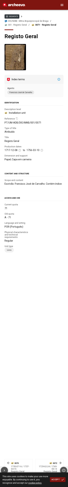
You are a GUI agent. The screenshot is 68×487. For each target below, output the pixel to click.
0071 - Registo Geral (45, 25)
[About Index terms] (58, 79)
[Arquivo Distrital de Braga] (14, 5)
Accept (56, 479)
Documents (12, 16)
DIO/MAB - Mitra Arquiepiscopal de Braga (28, 21)
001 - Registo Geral (17, 25)
